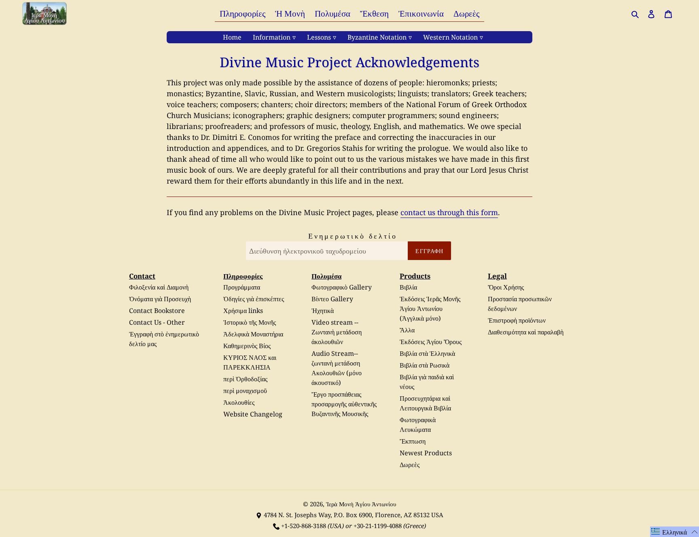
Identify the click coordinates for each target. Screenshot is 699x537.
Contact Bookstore (157, 310)
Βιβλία (408, 287)
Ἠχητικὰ (322, 310)
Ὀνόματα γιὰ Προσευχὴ (160, 298)
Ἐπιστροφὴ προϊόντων (517, 320)
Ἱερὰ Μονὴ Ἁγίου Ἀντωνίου (361, 504)
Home (232, 37)
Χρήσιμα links (243, 310)
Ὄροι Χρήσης (506, 287)
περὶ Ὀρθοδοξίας (245, 378)
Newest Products (426, 452)
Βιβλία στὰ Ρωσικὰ (424, 365)
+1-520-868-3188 (303, 526)
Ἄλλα (407, 330)
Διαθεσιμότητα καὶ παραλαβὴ (525, 332)
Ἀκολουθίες (238, 402)
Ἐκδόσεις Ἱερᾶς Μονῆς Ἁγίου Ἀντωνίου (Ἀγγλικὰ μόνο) (430, 308)
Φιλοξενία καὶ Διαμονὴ (159, 287)
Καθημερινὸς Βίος (247, 345)
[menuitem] (242, 13)
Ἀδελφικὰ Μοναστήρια (253, 334)
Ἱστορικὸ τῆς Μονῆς (249, 322)
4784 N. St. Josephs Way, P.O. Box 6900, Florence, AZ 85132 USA (353, 515)
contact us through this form (449, 212)
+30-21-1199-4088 (378, 526)
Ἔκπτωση (413, 441)
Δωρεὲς (409, 464)
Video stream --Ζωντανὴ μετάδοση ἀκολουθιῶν (336, 332)
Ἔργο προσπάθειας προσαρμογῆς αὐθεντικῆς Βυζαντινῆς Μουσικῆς (344, 404)
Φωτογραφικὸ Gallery (341, 287)
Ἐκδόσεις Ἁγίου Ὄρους (431, 341)
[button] (674, 531)
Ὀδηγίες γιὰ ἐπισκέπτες (253, 298)
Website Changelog (252, 414)
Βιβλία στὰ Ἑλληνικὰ (427, 353)
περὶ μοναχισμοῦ (245, 390)
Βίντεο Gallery (332, 298)
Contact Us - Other (157, 322)
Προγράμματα (241, 287)
